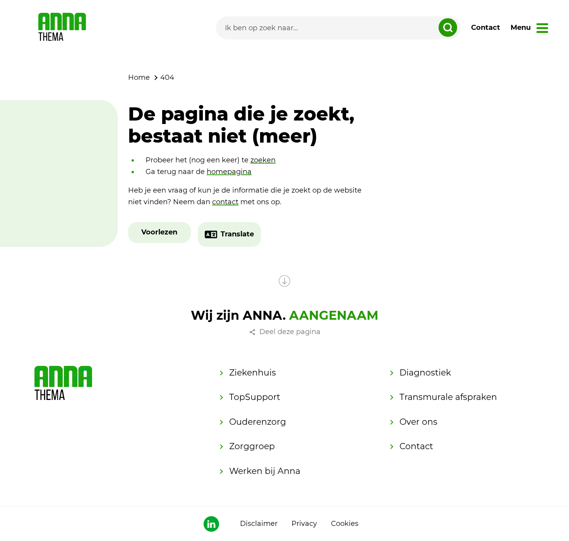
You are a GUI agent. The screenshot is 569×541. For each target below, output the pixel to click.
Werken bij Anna (264, 471)
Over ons (418, 422)
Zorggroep (252, 446)
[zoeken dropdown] (448, 27)
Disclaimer (259, 523)
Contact (485, 27)
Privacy (304, 523)
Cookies (344, 523)
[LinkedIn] (211, 524)
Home (139, 77)
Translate (237, 234)
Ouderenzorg (257, 422)
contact (225, 202)
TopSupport (254, 397)
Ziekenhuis (252, 372)
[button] (159, 232)
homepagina (229, 171)
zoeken (263, 160)
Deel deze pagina (289, 331)
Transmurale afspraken (448, 397)
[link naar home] (62, 28)
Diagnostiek (425, 372)
